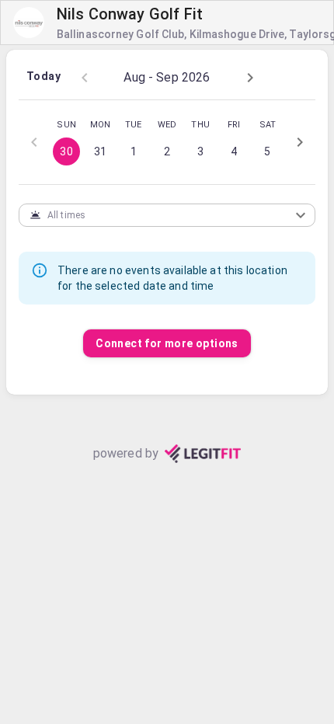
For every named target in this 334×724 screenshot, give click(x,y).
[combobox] (155, 215)
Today (43, 76)
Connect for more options (167, 343)
